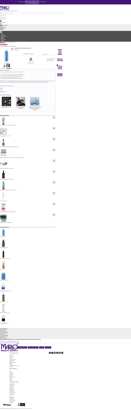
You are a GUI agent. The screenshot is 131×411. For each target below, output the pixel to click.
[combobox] (31, 13)
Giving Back (11, 402)
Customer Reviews (13, 359)
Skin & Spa (11, 372)
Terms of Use (18, 408)
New (1, 26)
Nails (10, 371)
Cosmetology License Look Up (14, 365)
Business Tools (12, 397)
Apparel (11, 375)
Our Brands (11, 364)
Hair (10, 370)
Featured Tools (12, 383)
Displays (2, 41)
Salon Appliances (12, 376)
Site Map (11, 366)
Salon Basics (12, 374)
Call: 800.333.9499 (22, 347)
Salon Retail (11, 401)
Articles (11, 396)
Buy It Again (11, 387)
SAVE (45, 1)
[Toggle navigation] (1, 32)
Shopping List (12, 388)
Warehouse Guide (12, 390)
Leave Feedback (12, 360)
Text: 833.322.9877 (33, 347)
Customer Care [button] (3, 15)
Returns (11, 363)
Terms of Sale (26, 408)
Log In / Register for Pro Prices (28, 53)
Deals (1, 29)
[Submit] (1, 13)
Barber (11, 377)
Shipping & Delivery (13, 362)
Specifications (9, 68)
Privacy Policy (22, 408)
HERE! (37, 3)
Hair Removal (12, 373)
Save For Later (12, 389)
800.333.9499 (2, 19)
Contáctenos (12, 355)
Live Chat (48, 347)
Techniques (11, 399)
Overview (3, 68)
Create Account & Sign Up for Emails (9, 342)
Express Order (12, 385)
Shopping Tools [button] (3, 17)
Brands (2, 28)
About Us (11, 358)
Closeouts (3, 27)
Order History (12, 391)
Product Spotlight (12, 400)
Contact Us (11, 354)
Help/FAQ (11, 361)
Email (41, 347)
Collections (11, 380)
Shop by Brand (12, 384)
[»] (2, 43)
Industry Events (12, 398)
